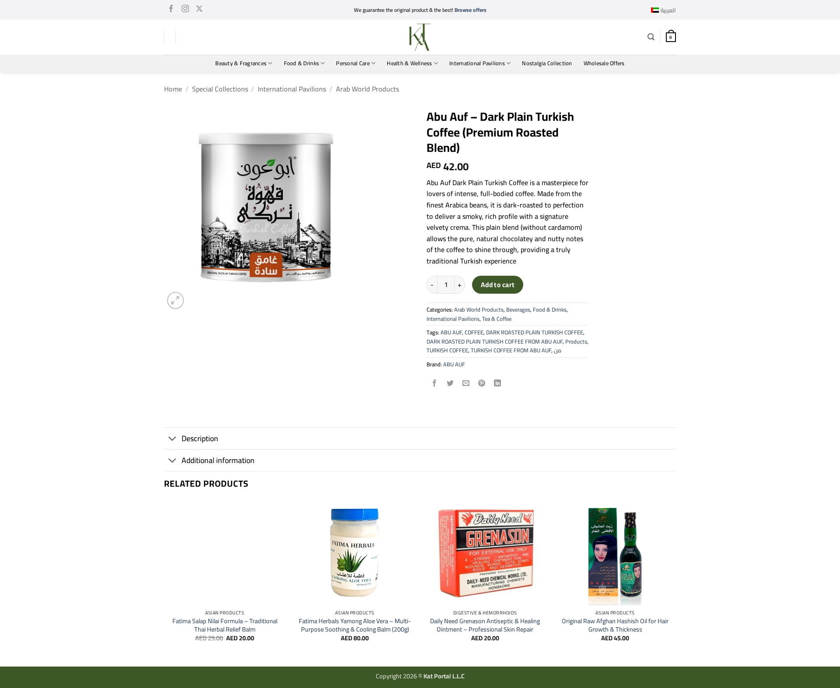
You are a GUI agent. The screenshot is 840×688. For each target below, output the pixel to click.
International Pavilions (477, 63)
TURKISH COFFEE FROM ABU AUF (511, 350)
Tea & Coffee (496, 318)
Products (576, 341)
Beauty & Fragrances (240, 63)
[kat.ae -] (420, 37)
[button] (651, 37)
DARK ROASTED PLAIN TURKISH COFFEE (534, 332)
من (557, 350)
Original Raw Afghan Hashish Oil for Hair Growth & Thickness (615, 625)
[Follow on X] (199, 10)
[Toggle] (172, 439)
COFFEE (474, 332)
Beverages (518, 309)
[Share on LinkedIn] (497, 383)
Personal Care (352, 63)
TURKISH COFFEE (447, 350)
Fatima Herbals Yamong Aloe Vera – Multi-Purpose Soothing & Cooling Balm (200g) (355, 625)
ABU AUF (451, 332)
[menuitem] (663, 10)
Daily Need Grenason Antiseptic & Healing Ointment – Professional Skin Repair (485, 625)
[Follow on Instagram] (185, 10)
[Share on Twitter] (450, 383)
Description (200, 438)
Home (173, 88)
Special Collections (220, 88)
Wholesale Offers (604, 63)
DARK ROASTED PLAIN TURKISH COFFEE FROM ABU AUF (495, 341)
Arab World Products (367, 88)
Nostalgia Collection (547, 63)
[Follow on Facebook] (171, 10)
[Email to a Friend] (466, 383)
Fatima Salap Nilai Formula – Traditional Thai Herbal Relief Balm (224, 625)
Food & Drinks (301, 63)
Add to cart (498, 284)
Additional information (218, 460)
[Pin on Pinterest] (482, 383)
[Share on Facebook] (434, 383)
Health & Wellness (409, 63)
